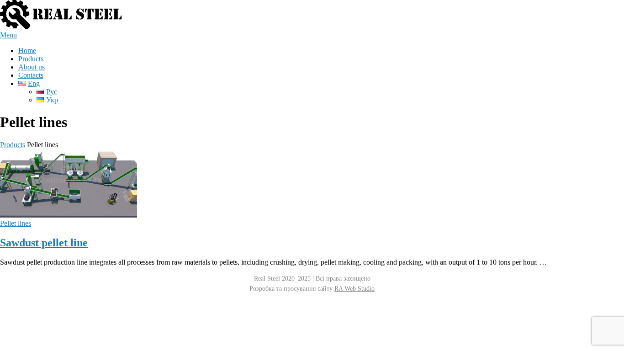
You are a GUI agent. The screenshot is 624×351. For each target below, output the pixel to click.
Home (27, 50)
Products (30, 59)
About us (31, 67)
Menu (8, 35)
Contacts (30, 75)
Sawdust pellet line (44, 243)
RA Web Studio (354, 288)
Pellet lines (15, 223)
